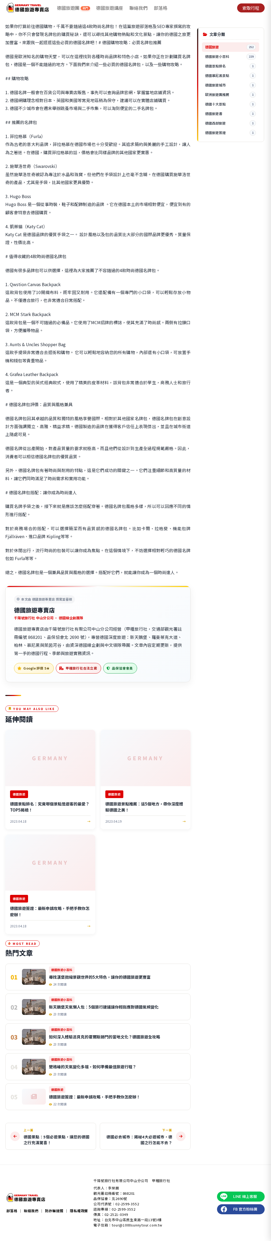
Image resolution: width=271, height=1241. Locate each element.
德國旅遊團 (72, 8)
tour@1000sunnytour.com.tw (137, 1225)
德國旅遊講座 (109, 8)
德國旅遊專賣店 (34, 610)
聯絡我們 (138, 8)
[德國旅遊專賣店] (27, 8)
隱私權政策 (79, 1210)
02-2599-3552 (127, 1203)
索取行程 (250, 8)
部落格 (160, 8)
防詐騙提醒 (54, 1210)
